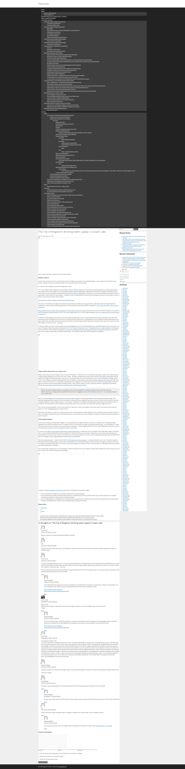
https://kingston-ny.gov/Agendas (53, 589)
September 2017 (126, 400)
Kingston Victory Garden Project (68, 165)
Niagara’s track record (104, 380)
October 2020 (125, 348)
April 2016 (124, 424)
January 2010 (125, 493)
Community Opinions (47, 20)
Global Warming (62, 516)
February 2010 (125, 492)
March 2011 (124, 474)
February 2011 (125, 475)
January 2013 (125, 462)
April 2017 (124, 407)
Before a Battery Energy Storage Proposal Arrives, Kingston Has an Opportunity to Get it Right (133, 249)
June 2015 (124, 437)
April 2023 (124, 320)
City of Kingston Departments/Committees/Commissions (60, 115)
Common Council (44, 516)
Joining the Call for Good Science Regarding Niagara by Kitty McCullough (64, 65)
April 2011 (124, 472)
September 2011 (126, 465)
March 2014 (124, 455)
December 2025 (125, 299)
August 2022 (125, 326)
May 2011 (124, 471)
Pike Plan (58, 127)
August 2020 (125, 351)
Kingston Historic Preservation (54, 40)
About (43, 11)
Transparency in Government (54, 23)
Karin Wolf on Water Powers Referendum (56, 58)
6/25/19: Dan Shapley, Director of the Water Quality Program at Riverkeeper (65, 195)
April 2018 (124, 390)
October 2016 (125, 416)
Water (62, 148)
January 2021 (125, 344)
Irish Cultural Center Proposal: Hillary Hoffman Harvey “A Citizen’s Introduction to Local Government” (82, 160)
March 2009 (124, 507)
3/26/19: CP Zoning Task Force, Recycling (56, 209)
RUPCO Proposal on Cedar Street (55, 101)
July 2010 (124, 485)
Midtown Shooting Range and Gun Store (65, 155)
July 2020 (124, 352)
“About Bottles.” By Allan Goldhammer (56, 73)
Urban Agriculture (60, 162)
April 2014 (124, 454)
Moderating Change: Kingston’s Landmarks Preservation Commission (63, 106)
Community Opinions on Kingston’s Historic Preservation (57, 103)
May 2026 (124, 292)
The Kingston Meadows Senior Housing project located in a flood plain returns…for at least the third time (68, 519)
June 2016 (124, 421)
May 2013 (124, 459)
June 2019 (124, 371)
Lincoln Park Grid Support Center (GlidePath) (66, 134)
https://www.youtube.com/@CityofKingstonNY (56, 591)
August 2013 (125, 458)
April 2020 (124, 357)
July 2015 (124, 436)
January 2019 (125, 378)
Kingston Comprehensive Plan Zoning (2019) (66, 129)
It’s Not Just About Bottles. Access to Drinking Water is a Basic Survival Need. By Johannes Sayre (69, 60)
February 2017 (125, 410)
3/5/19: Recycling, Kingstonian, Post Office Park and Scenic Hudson (62, 214)
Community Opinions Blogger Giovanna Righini (55, 42)
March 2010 (124, 490)
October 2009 (125, 497)
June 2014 (124, 451)
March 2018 (124, 392)
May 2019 (124, 372)
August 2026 (125, 288)
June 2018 (124, 388)
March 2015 (124, 441)
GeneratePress (62, 766)
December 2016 (125, 413)
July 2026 (124, 289)
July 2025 (124, 306)
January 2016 (125, 427)
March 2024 (124, 314)
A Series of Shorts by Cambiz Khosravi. (56, 66)
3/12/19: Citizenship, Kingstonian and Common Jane (59, 212)
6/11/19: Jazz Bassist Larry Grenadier (55, 198)
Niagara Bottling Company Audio (69, 143)
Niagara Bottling (48, 376)
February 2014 (125, 457)
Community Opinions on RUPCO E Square (54, 92)
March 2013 (124, 461)
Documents (61, 137)
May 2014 (124, 452)
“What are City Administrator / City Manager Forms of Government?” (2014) (64, 179)
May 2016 (124, 423)
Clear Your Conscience (52, 110)
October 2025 (125, 302)
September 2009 (126, 499)
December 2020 (125, 345)
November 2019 (125, 364)
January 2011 (125, 476)
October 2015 (125, 431)
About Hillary (50, 28)
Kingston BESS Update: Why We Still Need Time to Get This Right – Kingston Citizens (134, 258)
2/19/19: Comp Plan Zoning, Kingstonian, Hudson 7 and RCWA (61, 217)
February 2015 (125, 443)
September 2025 (126, 303)
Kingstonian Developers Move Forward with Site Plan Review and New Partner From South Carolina (67, 517)
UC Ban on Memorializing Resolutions (64, 172)
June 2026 (124, 291)
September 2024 (126, 312)
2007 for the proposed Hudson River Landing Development (63, 431)
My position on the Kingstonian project (56, 51)
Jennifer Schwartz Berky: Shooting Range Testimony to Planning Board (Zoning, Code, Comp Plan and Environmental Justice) (76, 85)
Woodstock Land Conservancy (78, 440)
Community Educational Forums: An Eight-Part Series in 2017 (61, 189)
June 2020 (124, 354)
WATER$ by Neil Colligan (52, 63)
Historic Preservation (60, 157)
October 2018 (125, 382)
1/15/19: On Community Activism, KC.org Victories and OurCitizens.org (63, 226)
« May (121, 281)
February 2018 (125, 393)
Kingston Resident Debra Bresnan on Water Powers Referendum (62, 54)
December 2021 (125, 331)
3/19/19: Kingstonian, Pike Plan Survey (56, 210)
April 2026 (124, 293)
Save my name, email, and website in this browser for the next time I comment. (61, 753)
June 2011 (124, 469)
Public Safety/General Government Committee (61, 174)
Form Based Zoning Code (53, 25)
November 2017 (125, 398)
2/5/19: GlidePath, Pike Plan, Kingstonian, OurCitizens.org (60, 221)
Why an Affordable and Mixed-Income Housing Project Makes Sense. (63, 96)
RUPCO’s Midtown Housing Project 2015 (56, 94)
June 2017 (124, 405)
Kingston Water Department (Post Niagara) (60, 118)
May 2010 (124, 488)
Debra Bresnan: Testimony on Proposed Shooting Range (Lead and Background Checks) (67, 87)
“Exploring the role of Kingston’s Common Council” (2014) (60, 181)
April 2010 (124, 489)
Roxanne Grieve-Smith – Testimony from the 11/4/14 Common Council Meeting (65, 75)
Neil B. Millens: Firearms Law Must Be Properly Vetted (59, 84)
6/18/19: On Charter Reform (53, 196)
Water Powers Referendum (62, 153)
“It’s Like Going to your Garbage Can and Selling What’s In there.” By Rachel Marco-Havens (68, 79)
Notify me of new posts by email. (49, 759)
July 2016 (124, 420)
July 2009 (124, 502)
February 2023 (125, 323)
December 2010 (125, 478)
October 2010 (125, 481)
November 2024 (125, 310)
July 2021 (124, 337)
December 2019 (125, 362)
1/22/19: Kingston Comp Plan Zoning (55, 224)
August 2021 (125, 336)
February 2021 (125, 343)
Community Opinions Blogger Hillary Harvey (54, 27)
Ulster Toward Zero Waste (48, 18)
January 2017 (125, 412)
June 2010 (124, 486)
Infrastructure (71, 516)
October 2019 (125, 365)
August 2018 (125, 385)
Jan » (124, 281)
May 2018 (124, 389)
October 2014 (125, 448)
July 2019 (124, 369)
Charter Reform (59, 125)
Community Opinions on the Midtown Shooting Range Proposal (59, 80)
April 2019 (124, 374)
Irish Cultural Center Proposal (62, 158)
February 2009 (125, 509)
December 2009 (125, 495)
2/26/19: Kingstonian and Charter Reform (56, 215)
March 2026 (124, 295)
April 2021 (124, 341)
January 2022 (125, 330)
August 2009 (125, 500)
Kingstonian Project (60, 122)
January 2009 (125, 510)
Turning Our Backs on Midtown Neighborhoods (58, 98)
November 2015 (125, 430)
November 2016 (125, 414)
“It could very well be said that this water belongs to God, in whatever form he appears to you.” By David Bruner (73, 61)
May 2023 (124, 319)
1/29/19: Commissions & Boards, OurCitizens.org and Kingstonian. (62, 222)
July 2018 (124, 386)
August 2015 (125, 434)
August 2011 (125, 466)
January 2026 (125, 298)
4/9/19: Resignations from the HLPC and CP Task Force (60, 207)
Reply (42, 538)
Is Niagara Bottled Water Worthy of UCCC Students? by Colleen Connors (64, 68)
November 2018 (125, 381)
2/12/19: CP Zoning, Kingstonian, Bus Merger (57, 219)
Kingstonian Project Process (53, 49)
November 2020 (125, 347)
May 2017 (124, 406)
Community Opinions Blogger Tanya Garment (54, 21)
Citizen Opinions (62, 169)
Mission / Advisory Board (50, 13)
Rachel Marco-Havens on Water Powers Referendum (59, 56)
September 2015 (126, 433)
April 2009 (124, 506)
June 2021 (124, 338)
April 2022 (124, 329)
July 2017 (124, 403)
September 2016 (126, 417)
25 (124, 278)
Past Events (47, 188)
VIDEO (45, 113)
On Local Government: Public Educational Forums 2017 (60, 191)
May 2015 (124, 438)
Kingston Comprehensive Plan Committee (59, 177)
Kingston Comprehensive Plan (63, 131)
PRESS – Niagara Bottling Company (69, 151)
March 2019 (124, 375)
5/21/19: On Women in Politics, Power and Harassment (60, 202)
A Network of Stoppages (127, 247)
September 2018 (126, 383)
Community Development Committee (58, 176)
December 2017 (125, 396)
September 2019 (126, 367)
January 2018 (125, 395)
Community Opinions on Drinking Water (53, 53)
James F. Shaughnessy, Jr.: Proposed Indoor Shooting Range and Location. (64, 82)
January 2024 (125, 316)
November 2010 (125, 479)
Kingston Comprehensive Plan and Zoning (57, 37)
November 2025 (125, 300)
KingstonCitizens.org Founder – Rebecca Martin (58, 186)
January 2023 (125, 324)
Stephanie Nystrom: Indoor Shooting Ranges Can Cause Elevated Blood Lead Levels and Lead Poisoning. (71, 91)
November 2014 (125, 447)
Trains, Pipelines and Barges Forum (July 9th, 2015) (59, 183)
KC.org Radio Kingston (49, 193)
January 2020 (125, 361)
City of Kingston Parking (52, 35)
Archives (43, 112)
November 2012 (125, 464)
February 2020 (125, 359)
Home (42, 9)
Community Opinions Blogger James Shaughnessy (55, 46)
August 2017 (125, 402)
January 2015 (125, 444)
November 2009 (125, 496)
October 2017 (125, 399)
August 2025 (125, 305)
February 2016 (125, 426)
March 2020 (124, 358)
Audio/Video (61, 141)
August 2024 (125, 313)
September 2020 (126, 350)
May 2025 (124, 309)
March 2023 (124, 322)
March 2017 (124, 409)
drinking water (54, 516)
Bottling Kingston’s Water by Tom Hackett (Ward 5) (59, 72)
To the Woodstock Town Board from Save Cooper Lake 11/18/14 (62, 77)
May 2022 (124, 327)
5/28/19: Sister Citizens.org (53, 200)
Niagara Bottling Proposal (62, 136)
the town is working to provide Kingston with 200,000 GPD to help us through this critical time (85, 330)
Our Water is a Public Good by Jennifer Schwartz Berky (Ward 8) (62, 70)
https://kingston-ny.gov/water (104, 726)
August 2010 (125, 483)
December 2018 (125, 379)
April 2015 (124, 440)
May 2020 (124, 355)
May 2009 (124, 505)
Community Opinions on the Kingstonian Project (55, 108)
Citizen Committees (63, 146)
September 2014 (126, 450)
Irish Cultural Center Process (53, 34)
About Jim (49, 47)
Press (60, 150)
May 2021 (124, 340)
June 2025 (124, 307)
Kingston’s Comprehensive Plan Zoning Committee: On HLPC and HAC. (75, 132)
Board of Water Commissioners (77, 293)
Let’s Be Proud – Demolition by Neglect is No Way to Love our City (62, 105)
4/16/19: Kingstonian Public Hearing (55, 205)
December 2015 (125, 429)
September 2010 (126, 482)
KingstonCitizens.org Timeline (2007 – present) (54, 16)
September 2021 (126, 334)
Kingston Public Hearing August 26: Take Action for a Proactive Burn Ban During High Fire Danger (133, 245)
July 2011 (124, 468)
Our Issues (55, 120)
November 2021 (125, 333)
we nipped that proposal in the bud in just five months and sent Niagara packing (65, 385)
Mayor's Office (96, 516)
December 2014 (125, 445)
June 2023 (124, 317)
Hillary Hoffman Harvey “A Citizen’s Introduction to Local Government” (63, 30)
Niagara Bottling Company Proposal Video (71, 144)
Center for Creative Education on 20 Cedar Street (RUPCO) (60, 99)
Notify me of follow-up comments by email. (51, 756)
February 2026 (125, 296)
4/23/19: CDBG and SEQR (53, 203)
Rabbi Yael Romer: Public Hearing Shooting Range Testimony (61, 89)
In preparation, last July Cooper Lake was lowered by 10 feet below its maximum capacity (62, 310)
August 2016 (125, 419)
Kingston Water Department (83, 516)
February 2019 (125, 376)
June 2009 (124, 503)
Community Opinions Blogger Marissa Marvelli (55, 39)
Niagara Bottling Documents (68, 139)
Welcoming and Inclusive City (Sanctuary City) (66, 167)
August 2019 (125, 368)
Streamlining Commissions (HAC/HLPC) (65, 124)
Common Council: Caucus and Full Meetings (60, 117)
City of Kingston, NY (48, 14)
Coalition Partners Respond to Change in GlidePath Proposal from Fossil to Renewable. (134, 260)
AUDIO (45, 184)
